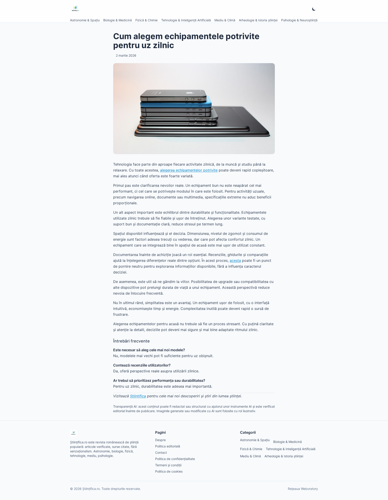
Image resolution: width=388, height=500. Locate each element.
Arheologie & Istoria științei (258, 20)
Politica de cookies (169, 471)
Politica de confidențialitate (175, 459)
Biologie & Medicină (117, 20)
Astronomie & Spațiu (85, 20)
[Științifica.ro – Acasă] (75, 9)
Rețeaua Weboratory (303, 489)
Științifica (138, 396)
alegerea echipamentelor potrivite (189, 170)
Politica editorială (167, 446)
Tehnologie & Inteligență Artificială (186, 20)
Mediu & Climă (224, 20)
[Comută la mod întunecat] (314, 9)
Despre (160, 440)
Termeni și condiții (168, 465)
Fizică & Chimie (146, 20)
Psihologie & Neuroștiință (299, 20)
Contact (161, 452)
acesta (235, 260)
